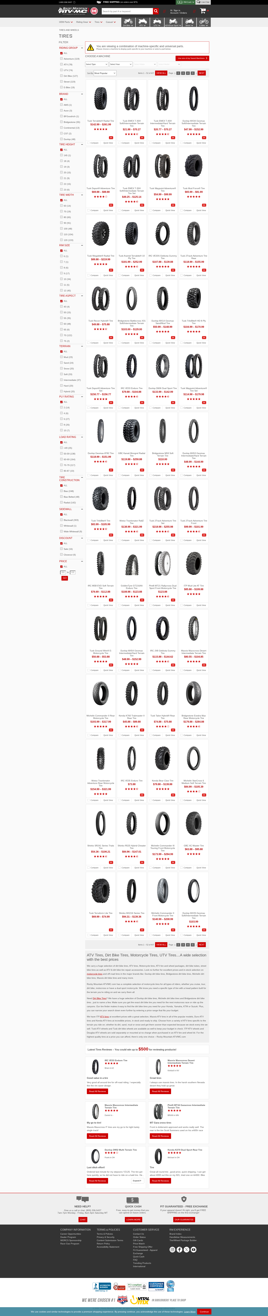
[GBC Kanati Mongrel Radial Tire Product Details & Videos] (132, 470)
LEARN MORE (133, 1219)
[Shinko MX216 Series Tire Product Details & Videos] (132, 930)
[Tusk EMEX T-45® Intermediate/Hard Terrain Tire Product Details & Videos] (163, 137)
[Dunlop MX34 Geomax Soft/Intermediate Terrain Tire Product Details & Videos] (194, 137)
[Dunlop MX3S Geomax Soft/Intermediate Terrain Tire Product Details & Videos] (194, 930)
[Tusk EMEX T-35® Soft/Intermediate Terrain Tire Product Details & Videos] (132, 137)
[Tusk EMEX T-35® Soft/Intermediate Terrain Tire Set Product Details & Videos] (132, 205)
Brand (63, 94)
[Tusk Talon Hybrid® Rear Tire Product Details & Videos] (163, 730)
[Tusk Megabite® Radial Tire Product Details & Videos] (101, 270)
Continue (204, 1311)
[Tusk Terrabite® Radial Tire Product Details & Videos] (101, 137)
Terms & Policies (105, 1234)
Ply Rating (66, 396)
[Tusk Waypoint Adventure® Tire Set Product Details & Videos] (194, 402)
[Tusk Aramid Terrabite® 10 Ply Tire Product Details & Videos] (132, 270)
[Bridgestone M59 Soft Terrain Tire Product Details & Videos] (163, 470)
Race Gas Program (69, 1243)
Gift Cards (138, 1240)
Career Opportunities (70, 1234)
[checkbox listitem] (63, 53)
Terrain (64, 346)
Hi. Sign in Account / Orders (178, 11)
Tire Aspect (67, 295)
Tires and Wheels (69, 30)
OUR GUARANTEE (184, 1219)
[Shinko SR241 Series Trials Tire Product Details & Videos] (101, 862)
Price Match (139, 1243)
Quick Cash (138, 1256)
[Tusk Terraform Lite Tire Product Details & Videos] (101, 930)
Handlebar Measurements (182, 1237)
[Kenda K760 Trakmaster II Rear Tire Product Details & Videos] (132, 730)
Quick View (108, 143)
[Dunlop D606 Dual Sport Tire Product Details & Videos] (163, 402)
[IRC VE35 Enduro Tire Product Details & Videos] (132, 795)
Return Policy (103, 1243)
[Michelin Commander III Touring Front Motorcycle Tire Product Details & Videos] (163, 862)
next (202, 73)
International (139, 1266)
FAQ (135, 1260)
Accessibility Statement (108, 1247)
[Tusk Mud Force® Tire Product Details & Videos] (194, 205)
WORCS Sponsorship (70, 1240)
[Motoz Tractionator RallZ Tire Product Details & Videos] (132, 535)
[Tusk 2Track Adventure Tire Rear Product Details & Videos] (194, 270)
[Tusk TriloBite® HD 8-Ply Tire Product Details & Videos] (194, 337)
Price (63, 561)
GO (65, 578)
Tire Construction (69, 479)
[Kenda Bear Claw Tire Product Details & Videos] (163, 795)
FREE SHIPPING (120, 2)
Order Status (139, 1237)
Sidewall (65, 509)
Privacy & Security (105, 1237)
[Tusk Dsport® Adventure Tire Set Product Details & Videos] (101, 402)
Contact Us (138, 1234)
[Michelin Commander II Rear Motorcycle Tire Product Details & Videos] (101, 730)
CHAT (83, 1219)
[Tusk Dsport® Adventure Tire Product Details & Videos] (101, 205)
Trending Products (142, 1263)
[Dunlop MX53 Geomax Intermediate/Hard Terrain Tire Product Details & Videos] (194, 470)
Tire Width (66, 195)
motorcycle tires (94, 974)
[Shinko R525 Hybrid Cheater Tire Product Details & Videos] (132, 862)
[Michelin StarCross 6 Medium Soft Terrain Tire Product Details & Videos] (194, 795)
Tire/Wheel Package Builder (183, 1240)
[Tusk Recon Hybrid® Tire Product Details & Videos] (101, 337)
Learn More (190, 1311)
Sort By (90, 73)
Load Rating (67, 437)
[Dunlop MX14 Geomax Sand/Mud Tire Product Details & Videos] (163, 337)
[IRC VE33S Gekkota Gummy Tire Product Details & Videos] (163, 270)
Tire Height (67, 144)
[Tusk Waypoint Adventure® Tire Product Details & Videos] (163, 205)
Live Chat (205, 2)
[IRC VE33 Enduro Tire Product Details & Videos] (132, 402)
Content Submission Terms (110, 1240)
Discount (65, 538)
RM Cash (188, 2)
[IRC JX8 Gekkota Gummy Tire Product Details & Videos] (163, 665)
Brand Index (175, 1234)
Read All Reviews (97, 1091)
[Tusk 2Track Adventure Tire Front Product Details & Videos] (194, 535)
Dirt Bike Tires (99, 998)
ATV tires (104, 1016)
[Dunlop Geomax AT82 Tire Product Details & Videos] (101, 470)
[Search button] (156, 11)
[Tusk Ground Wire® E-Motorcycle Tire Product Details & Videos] (101, 665)
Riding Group (68, 48)
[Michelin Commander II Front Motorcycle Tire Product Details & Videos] (163, 930)
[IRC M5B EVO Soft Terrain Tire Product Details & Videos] (101, 600)
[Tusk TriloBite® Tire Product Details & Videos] (101, 535)
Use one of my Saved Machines (191, 58)
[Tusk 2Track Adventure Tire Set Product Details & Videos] (163, 535)
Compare (94, 143)
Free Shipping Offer (142, 1247)
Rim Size (64, 245)
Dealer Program (68, 1237)
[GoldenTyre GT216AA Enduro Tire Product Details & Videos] (132, 600)
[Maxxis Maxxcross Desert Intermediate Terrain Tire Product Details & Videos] (194, 665)
